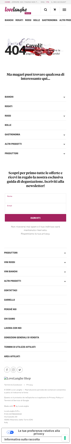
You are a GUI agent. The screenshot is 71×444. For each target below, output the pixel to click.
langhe (16, 10)
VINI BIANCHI (10, 271)
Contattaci (10, 290)
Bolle (36, 20)
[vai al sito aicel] (17, 378)
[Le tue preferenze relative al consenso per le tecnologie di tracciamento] (65, 438)
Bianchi (9, 20)
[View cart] (55, 10)
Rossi (28, 20)
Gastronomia (49, 20)
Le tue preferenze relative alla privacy (39, 432)
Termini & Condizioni (13, 384)
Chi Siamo (9, 318)
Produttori (11, 153)
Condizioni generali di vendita (21, 337)
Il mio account (58, 2)
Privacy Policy (55, 397)
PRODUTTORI (11, 252)
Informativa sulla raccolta (22, 439)
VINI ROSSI (9, 262)
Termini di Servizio (12, 400)
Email (9, 205)
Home (7, 2)
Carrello (9, 299)
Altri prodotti (13, 143)
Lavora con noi (13, 328)
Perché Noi (10, 309)
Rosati (19, 20)
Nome (9, 196)
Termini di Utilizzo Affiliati (20, 346)
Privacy (29, 384)
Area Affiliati (12, 356)
